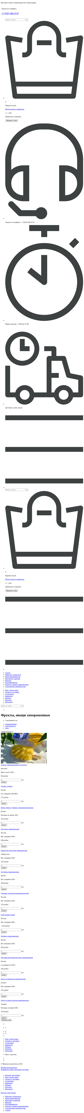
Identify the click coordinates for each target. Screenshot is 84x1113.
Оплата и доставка (12, 692)
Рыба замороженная (12, 677)
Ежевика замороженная (9, 936)
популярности (10, 726)
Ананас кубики (6, 786)
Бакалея (8, 681)
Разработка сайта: (15, 1069)
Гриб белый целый (8, 915)
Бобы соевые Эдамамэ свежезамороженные (17, 808)
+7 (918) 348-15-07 (10, 13)
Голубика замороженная (10, 872)
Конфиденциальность (9, 1068)
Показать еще (6, 1020)
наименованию (11, 724)
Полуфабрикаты (11, 683)
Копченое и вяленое (12, 679)
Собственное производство (15, 686)
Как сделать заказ (11, 690)
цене (7, 728)
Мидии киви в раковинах (14, 109)
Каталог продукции (12, 1075)
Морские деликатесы (13, 675)
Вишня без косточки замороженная (14, 850)
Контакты (9, 702)
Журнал (8, 698)
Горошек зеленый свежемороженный (15, 893)
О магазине (9, 694)
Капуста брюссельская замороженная (15, 1000)
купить (4, 782)
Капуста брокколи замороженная (13, 979)
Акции (7, 673)
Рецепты (8, 700)
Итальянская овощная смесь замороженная (17, 958)
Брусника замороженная (10, 829)
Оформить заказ (11, 120)
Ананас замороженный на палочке (14, 765)
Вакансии (9, 696)
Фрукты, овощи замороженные (17, 684)
